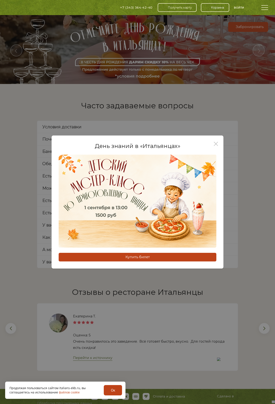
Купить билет (137, 257)
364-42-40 (136, 7)
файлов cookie (69, 392)
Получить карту (180, 7)
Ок (113, 390)
